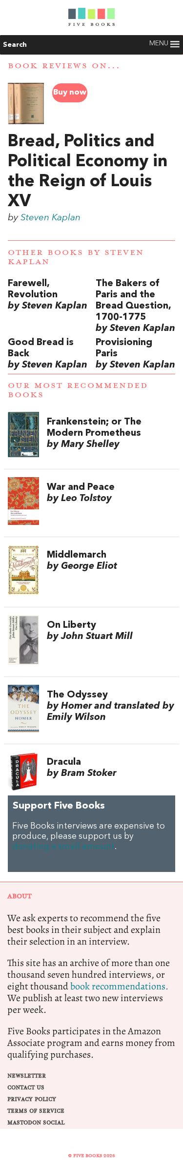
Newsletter (26, 1076)
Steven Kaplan (50, 218)
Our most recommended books (78, 390)
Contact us (25, 1087)
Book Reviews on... (64, 65)
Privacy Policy (31, 1099)
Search (15, 44)
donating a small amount (63, 847)
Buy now (69, 93)
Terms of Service (35, 1111)
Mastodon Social (35, 1122)
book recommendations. (119, 986)
